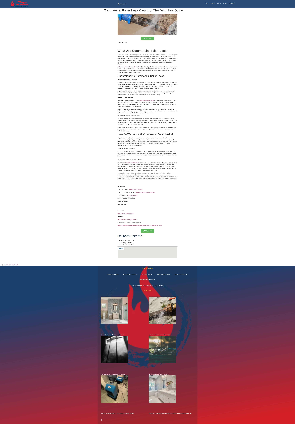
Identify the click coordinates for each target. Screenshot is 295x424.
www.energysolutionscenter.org (145, 192)
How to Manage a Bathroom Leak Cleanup (112, 334)
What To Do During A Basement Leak (159, 374)
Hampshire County (164, 274)
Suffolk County (147, 274)
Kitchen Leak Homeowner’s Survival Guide (160, 334)
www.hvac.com (132, 195)
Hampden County (181, 274)
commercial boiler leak (132, 162)
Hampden (128, 67)
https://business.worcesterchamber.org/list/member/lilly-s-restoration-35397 (140, 225)
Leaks (225, 3)
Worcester (122, 67)
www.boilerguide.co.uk (135, 189)
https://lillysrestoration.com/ (126, 213)
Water (213, 3)
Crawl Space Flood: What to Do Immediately (113, 374)
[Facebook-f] (101, 420)
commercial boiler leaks (147, 100)
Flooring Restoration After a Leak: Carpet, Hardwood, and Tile (117, 413)
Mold (219, 3)
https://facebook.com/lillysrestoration (127, 219)
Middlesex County (130, 274)
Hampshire (137, 67)
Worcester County (147, 280)
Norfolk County (113, 274)
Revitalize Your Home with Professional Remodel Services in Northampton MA (170, 413)
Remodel (232, 3)
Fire (207, 3)
